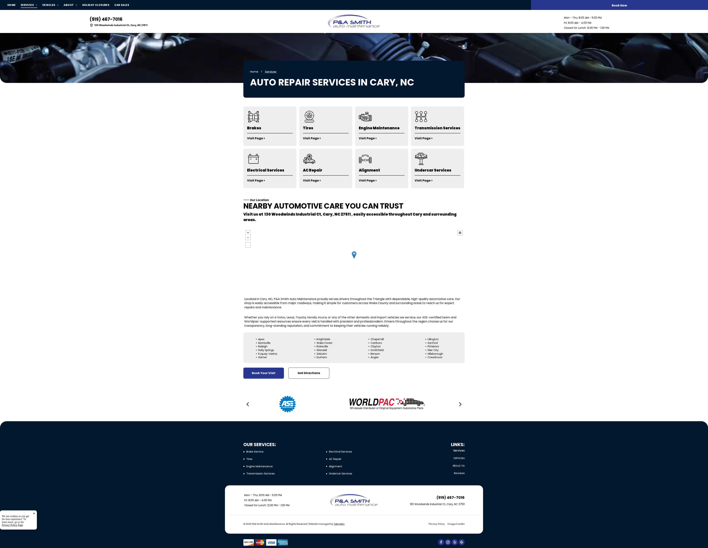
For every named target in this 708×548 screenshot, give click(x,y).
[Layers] (460, 232)
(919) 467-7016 (106, 19)
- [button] (248, 237)
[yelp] (455, 542)
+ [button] (248, 232)
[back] (247, 404)
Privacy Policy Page (12, 525)
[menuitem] (14, 5)
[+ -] (354, 258)
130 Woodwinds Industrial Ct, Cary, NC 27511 (121, 25)
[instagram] (448, 542)
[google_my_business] (462, 542)
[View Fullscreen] (248, 244)
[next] (460, 404)
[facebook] (441, 542)
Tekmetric (339, 524)
